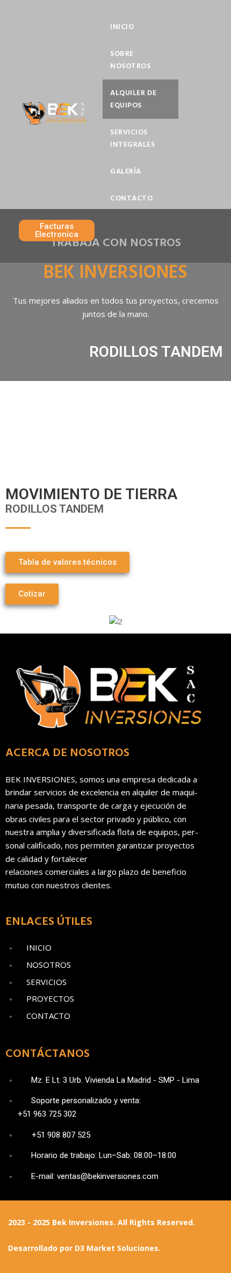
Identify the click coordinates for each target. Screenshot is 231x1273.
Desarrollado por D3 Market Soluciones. (84, 1248)
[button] (16, 621)
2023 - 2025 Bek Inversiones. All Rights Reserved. (101, 1222)
